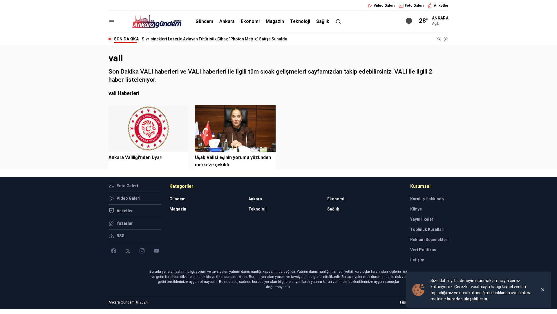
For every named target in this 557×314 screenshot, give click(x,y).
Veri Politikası (423, 249)
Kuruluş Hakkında (427, 199)
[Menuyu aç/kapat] (111, 22)
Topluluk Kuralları (427, 229)
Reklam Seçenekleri (429, 239)
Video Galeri (384, 5)
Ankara (227, 21)
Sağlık (322, 21)
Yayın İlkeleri (422, 219)
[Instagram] (142, 251)
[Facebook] (113, 251)
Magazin (275, 21)
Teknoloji (300, 21)
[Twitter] (128, 251)
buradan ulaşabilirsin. (467, 299)
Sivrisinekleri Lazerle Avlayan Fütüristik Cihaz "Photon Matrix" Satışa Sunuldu (214, 39)
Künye (416, 209)
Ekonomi (250, 21)
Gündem (204, 21)
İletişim (417, 260)
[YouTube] (156, 251)
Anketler (441, 5)
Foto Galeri (414, 5)
